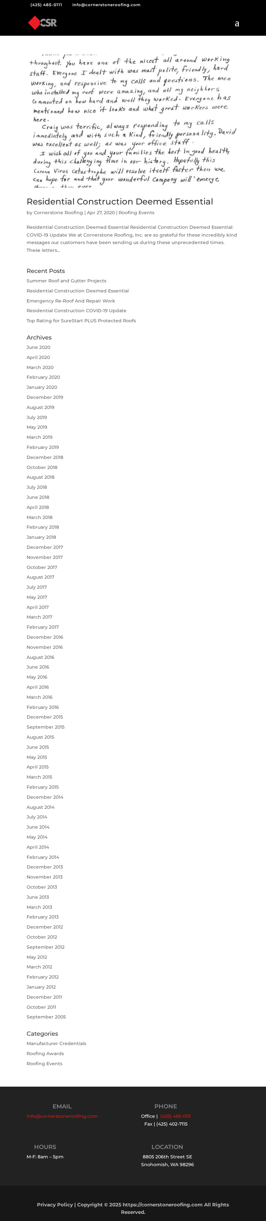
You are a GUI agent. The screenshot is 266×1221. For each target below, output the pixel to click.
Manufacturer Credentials (56, 1043)
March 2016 (40, 697)
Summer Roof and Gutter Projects (66, 281)
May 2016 (37, 677)
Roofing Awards (45, 1053)
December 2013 (45, 867)
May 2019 (37, 427)
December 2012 (45, 927)
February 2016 (43, 707)
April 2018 (38, 507)
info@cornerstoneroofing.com (62, 1116)
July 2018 (37, 487)
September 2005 (46, 1017)
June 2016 (38, 667)
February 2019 (43, 447)
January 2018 (41, 537)
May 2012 (37, 957)
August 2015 (40, 737)
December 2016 (45, 637)
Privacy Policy (55, 1205)
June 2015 (38, 747)
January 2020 (42, 387)
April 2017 (38, 607)
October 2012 (42, 937)
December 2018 (45, 457)
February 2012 (43, 977)
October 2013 (42, 887)
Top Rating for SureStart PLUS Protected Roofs (81, 321)
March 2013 (39, 907)
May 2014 (37, 837)
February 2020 (43, 377)
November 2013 (45, 877)
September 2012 (46, 947)
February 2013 (43, 917)
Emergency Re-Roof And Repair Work (71, 301)
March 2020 (40, 367)
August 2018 (40, 477)
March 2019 (40, 437)
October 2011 (41, 1007)
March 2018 (40, 517)
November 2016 (45, 647)
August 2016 (40, 657)
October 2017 (42, 567)
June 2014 (38, 827)
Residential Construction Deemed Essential (120, 201)
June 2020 (38, 347)
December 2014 (45, 797)
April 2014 (38, 847)
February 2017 (43, 627)
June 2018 (38, 497)
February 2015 (43, 787)
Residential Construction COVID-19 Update (77, 311)
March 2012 (39, 967)
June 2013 (38, 897)
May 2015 (37, 757)
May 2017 (37, 597)
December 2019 (45, 397)
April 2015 (38, 767)
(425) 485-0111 (46, 4)
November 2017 (45, 557)
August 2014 (40, 807)
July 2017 (37, 587)
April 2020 (38, 357)
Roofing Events (136, 213)
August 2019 (40, 407)
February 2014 (43, 857)
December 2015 (45, 717)
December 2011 (44, 997)
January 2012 (41, 987)
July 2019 (37, 417)
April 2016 (38, 687)
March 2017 (39, 617)
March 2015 (39, 777)
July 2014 (37, 817)
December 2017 (45, 547)
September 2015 (46, 727)
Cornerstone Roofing (58, 213)
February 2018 (43, 527)
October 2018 (42, 467)
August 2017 (40, 577)
